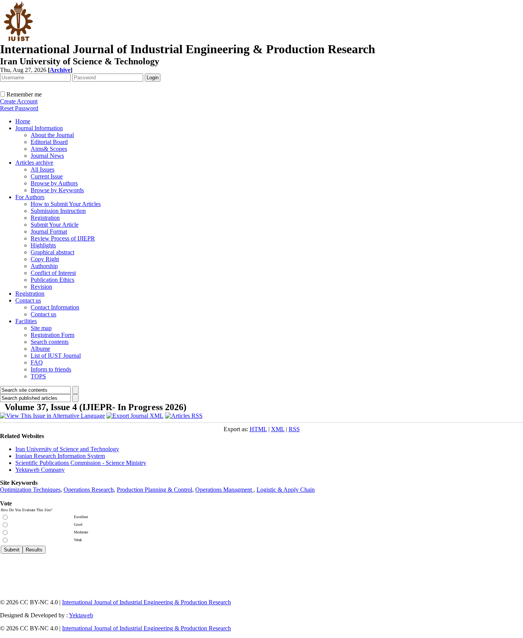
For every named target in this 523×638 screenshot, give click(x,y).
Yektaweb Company (40, 469)
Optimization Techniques (30, 489)
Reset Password (19, 108)
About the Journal (52, 135)
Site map (41, 328)
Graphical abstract (52, 252)
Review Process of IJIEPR (63, 238)
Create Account (19, 101)
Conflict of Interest (53, 273)
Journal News (47, 155)
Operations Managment (224, 489)
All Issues (42, 169)
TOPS (38, 376)
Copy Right (45, 259)
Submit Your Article (54, 224)
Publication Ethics (52, 279)
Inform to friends (51, 369)
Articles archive (34, 162)
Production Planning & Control (154, 489)
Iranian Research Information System (60, 456)
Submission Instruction (58, 211)
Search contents (50, 342)
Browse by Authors (54, 183)
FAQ (37, 362)
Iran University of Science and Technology (67, 449)
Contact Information (55, 307)
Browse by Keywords (57, 190)
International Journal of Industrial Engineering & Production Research (146, 602)
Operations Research (89, 489)
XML (277, 429)
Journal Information (39, 128)
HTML (258, 429)
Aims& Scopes (49, 149)
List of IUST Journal (56, 355)
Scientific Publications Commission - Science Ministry (80, 463)
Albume (40, 348)
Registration (45, 217)
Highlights (43, 245)
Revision (41, 286)
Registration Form (52, 335)
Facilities (26, 321)
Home (22, 121)
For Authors (29, 197)
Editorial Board (49, 142)
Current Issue (47, 176)
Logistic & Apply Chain (286, 489)
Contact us (28, 300)
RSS (294, 429)
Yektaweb (81, 615)
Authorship (44, 266)
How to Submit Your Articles (66, 204)
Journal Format (49, 231)
